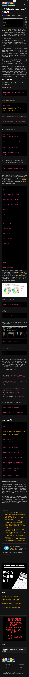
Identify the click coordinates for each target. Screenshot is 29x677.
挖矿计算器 (21, 664)
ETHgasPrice (8, 667)
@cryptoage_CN (14, 548)
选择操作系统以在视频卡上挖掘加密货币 (11, 603)
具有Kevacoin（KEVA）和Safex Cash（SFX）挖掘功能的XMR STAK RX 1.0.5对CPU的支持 (15, 526)
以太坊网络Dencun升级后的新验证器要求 (15, 540)
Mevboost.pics (20, 272)
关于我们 (8, 664)
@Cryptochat (6, 554)
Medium (16, 52)
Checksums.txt (16, 116)
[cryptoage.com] (8, 4)
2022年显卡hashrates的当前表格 (10, 596)
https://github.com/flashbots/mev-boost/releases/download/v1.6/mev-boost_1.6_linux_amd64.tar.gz (12, 109)
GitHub (21, 40)
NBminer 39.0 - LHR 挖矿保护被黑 (13, 513)
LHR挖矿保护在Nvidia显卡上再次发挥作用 (15, 538)
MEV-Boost (7, 100)
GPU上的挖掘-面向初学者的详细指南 (11, 607)
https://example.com (13, 257)
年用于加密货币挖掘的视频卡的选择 (10, 600)
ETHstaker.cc (8, 493)
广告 (21, 667)
